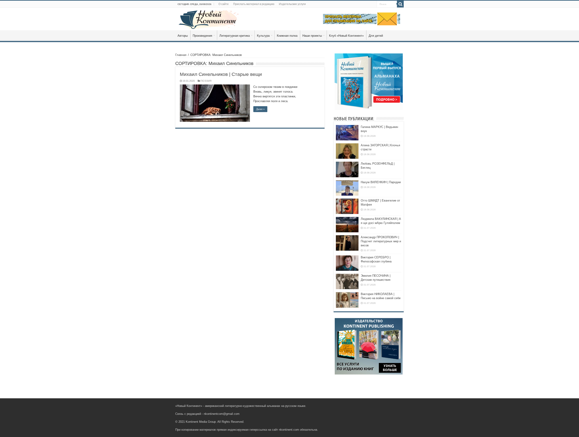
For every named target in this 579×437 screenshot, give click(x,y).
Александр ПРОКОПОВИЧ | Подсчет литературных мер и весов (381, 241)
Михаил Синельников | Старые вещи (221, 74)
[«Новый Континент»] (209, 18)
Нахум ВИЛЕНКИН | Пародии (381, 182)
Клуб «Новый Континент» (346, 35)
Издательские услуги (292, 4)
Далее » (260, 109)
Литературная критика (234, 35)
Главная (180, 55)
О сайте (223, 4)
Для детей (376, 35)
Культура (263, 35)
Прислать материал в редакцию (253, 4)
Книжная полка (287, 35)
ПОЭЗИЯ (206, 80)
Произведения (202, 35)
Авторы (183, 35)
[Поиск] (400, 4)
